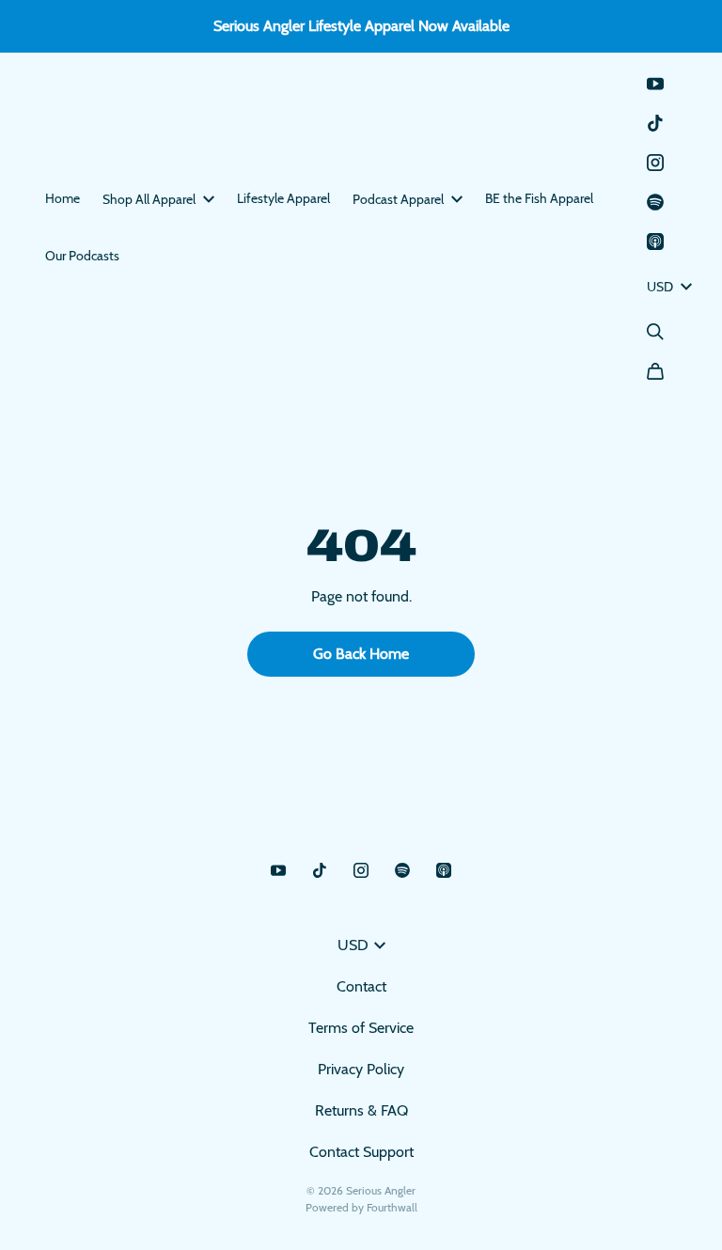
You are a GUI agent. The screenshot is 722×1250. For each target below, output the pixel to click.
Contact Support (361, 1152)
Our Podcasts (82, 255)
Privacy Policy (361, 1069)
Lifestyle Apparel (283, 198)
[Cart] (655, 371)
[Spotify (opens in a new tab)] (655, 202)
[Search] (655, 331)
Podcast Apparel (398, 199)
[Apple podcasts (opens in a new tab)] (655, 241)
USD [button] (660, 286)
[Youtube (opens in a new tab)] (655, 83)
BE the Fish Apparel (539, 198)
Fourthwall (392, 1207)
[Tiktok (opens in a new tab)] (655, 123)
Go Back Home (361, 654)
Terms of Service (361, 1028)
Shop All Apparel (149, 199)
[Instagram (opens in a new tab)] (655, 162)
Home (62, 198)
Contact (361, 986)
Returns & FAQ (361, 1110)
